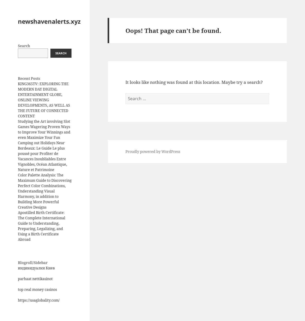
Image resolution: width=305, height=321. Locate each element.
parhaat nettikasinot (35, 278)
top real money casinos (37, 289)
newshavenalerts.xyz (49, 21)
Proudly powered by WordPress (152, 151)
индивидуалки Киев (36, 268)
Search (24, 45)
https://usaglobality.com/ (39, 300)
